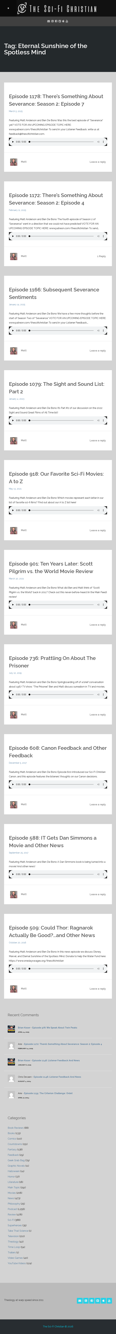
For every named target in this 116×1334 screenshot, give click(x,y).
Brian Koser (24, 1027)
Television (13, 1236)
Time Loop (14, 1247)
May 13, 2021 (15, 489)
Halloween (14, 1171)
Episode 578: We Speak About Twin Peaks (54, 1027)
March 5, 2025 (16, 111)
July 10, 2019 (15, 673)
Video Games (15, 1257)
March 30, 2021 (16, 578)
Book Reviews (16, 1127)
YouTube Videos (17, 1263)
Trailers (12, 1252)
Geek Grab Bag (16, 1160)
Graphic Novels (16, 1165)
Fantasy (12, 1149)
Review (12, 1214)
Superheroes (15, 1225)
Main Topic (14, 1187)
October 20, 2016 (17, 942)
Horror (11, 1176)
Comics (12, 1138)
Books (11, 1133)
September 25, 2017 (18, 853)
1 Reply (101, 256)
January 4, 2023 (16, 399)
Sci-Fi (11, 1220)
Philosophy (14, 1203)
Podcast (12, 1209)
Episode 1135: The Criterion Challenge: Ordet (48, 1093)
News (11, 1198)
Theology (13, 1241)
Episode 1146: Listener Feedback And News (56, 1060)
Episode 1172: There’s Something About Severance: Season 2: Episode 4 (63, 1044)
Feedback (13, 1155)
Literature (13, 1182)
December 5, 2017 (18, 763)
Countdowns (15, 1144)
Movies (12, 1192)
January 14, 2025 (17, 304)
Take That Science (18, 1230)
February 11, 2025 (17, 210)
